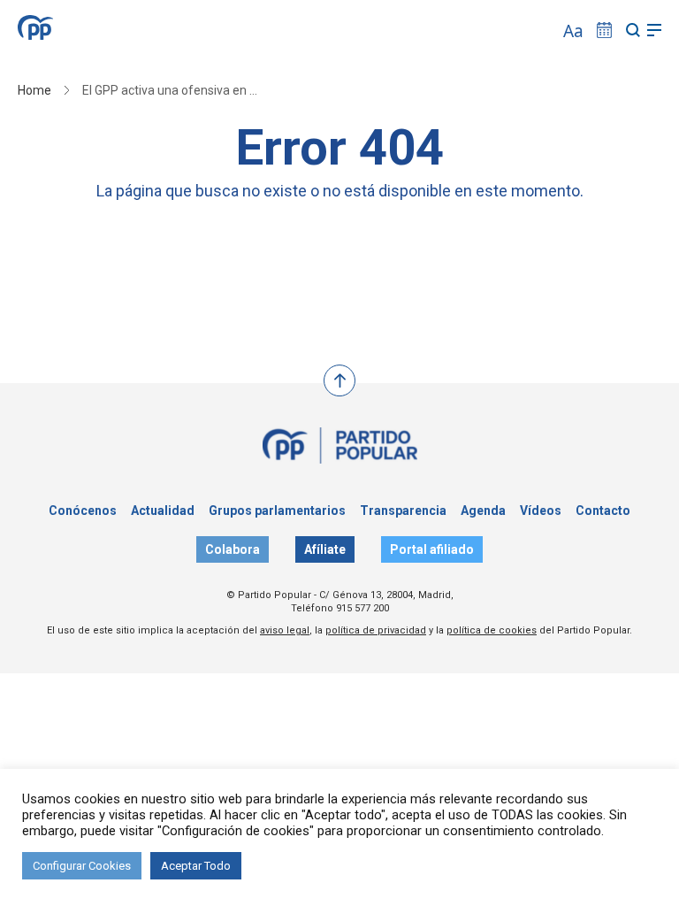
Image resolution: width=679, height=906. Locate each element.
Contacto (603, 510)
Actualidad (163, 510)
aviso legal (284, 630)
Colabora (232, 549)
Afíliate (325, 549)
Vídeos (540, 510)
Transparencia (403, 510)
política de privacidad (375, 630)
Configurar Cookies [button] (82, 865)
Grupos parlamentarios (277, 510)
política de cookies (491, 630)
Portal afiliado (432, 549)
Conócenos (83, 510)
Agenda (483, 510)
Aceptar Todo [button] (196, 865)
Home (34, 90)
